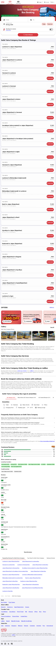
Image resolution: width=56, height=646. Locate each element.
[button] (15, 20)
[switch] (51, 29)
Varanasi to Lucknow (9, 73)
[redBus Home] (2, 2)
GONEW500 (29, 321)
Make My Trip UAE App (26, 621)
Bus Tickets (4, 602)
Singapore (13, 625)
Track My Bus (4, 611)
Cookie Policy (24, 616)
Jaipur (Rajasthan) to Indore (11, 99)
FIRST (48, 321)
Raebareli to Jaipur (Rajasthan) (12, 243)
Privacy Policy (15, 616)
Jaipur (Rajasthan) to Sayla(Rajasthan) (14, 283)
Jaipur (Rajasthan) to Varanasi (12, 112)
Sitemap (31, 611)
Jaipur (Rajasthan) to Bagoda (11, 257)
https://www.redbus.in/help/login (47, 441)
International (50, 625)
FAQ (26, 611)
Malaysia (20, 625)
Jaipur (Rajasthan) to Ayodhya (12, 270)
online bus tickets (22, 371)
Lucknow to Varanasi (9, 86)
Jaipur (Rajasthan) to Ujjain (11, 152)
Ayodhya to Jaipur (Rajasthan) (12, 230)
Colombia (38, 625)
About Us (3, 607)
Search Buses (29, 34)
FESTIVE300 (8, 321)
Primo (44, 611)
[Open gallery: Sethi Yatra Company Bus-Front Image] (8, 336)
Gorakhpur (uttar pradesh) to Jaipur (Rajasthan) (17, 125)
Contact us (10, 607)
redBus (32, 371)
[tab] (10, 397)
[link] (11, 317)
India (2, 625)
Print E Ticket (20, 611)
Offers (36, 611)
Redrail (8, 621)
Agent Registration (19, 607)
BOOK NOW (50, 52)
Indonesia (7, 625)
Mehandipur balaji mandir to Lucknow (14, 191)
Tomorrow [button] (49, 24)
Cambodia (32, 625)
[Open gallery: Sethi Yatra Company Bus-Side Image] (39, 336)
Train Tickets (12, 602)
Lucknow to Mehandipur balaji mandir (14, 178)
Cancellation (12, 611)
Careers (27, 607)
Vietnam (26, 625)
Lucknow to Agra (7, 296)
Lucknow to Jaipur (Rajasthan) (12, 47)
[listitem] (3, 312)
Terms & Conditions (6, 616)
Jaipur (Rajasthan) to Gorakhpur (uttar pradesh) (17, 138)
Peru (44, 625)
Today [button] (43, 24)
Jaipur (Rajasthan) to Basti (10, 217)
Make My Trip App (15, 621)
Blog (40, 611)
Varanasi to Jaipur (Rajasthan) (12, 165)
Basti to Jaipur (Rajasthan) (10, 204)
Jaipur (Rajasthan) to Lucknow (12, 60)
